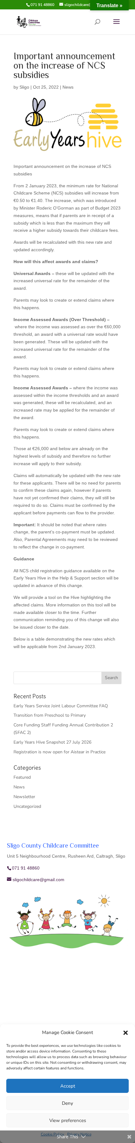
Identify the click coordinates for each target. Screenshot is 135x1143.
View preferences (67, 1120)
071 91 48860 (42, 4)
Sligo (24, 87)
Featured (22, 777)
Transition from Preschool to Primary (50, 715)
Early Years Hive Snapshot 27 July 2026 (52, 742)
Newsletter (24, 797)
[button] (125, 1033)
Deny (67, 1103)
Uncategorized (27, 806)
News (67, 87)
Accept (67, 1086)
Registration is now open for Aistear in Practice (59, 752)
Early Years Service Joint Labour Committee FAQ (61, 706)
